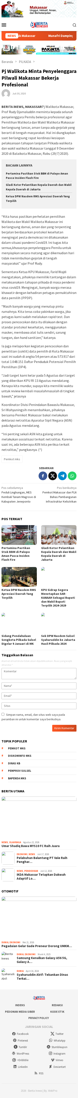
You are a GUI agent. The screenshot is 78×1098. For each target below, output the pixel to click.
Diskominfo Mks (19, 756)
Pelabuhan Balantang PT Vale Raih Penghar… (42, 860)
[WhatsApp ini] (72, 476)
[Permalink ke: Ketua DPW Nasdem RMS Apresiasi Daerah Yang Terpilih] (19, 577)
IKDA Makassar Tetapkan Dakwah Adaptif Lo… (41, 876)
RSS (41, 1073)
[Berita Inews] (39, 24)
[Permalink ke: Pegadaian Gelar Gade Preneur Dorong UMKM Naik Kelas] (39, 918)
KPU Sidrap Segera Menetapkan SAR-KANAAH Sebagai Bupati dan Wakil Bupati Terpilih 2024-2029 (58, 597)
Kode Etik (57, 1012)
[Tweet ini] (52, 476)
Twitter (59, 1034)
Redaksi (57, 1005)
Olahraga (15, 842)
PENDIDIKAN (31, 870)
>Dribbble (22, 1060)
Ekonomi (22, 854)
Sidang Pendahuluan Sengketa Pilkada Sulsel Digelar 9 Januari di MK (19, 640)
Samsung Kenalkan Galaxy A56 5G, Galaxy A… (42, 960)
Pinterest (23, 1040)
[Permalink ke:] (6, 93)
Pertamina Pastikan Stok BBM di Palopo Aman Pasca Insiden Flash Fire (16, 554)
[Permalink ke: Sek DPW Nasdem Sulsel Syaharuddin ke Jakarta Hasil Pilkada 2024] (58, 623)
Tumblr (23, 1047)
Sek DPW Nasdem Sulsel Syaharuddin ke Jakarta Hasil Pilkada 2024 (58, 640)
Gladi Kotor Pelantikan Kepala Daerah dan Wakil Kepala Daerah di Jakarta (58, 554)
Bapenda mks (17, 778)
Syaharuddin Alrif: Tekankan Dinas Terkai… (42, 977)
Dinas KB (14, 763)
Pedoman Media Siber (20, 1012)
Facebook (23, 1034)
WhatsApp (59, 1040)
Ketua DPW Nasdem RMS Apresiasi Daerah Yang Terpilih (19, 594)
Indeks (20, 1005)
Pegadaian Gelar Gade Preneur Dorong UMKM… (37, 946)
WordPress (23, 1053)
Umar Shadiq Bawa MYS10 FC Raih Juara (31, 846)
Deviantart (60, 1067)
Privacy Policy (38, 1018)
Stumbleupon (59, 1047)
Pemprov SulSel (19, 771)
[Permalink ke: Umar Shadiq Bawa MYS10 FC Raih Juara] (39, 817)
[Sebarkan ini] (43, 476)
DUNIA (5, 942)
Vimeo (59, 1060)
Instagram (59, 1053)
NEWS (5, 842)
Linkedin (23, 1067)
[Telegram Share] (62, 476)
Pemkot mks (12, 459)
